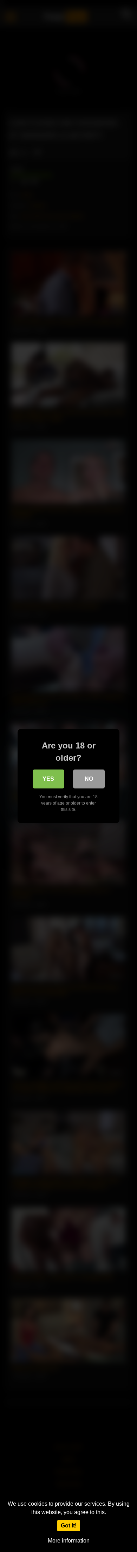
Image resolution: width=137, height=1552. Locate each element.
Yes (48, 779)
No (89, 779)
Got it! (69, 1526)
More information (69, 1541)
